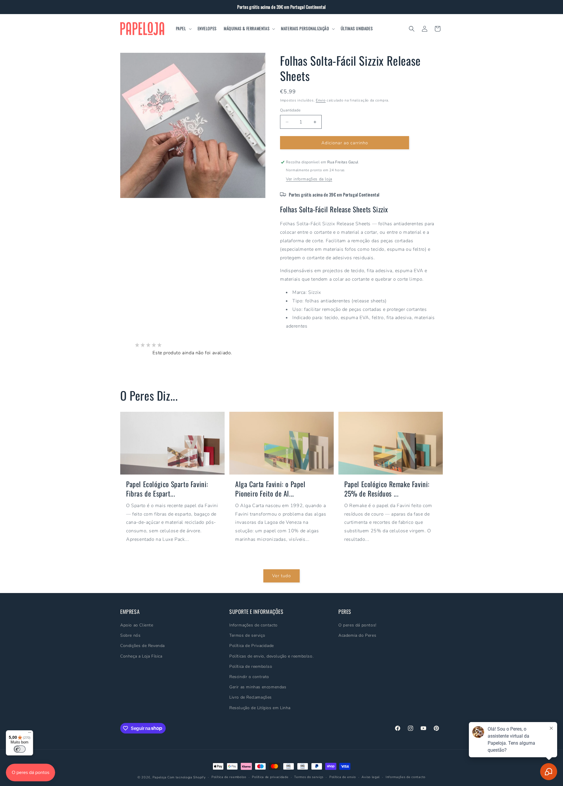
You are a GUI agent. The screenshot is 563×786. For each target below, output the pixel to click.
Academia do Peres (357, 635)
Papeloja (159, 777)
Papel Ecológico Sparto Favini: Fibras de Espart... (167, 489)
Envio (321, 100)
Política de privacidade (270, 777)
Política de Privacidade (251, 645)
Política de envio (342, 777)
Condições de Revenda (142, 645)
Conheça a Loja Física (141, 656)
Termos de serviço (247, 635)
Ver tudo (281, 576)
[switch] (20, 749)
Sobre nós (130, 635)
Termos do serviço (308, 777)
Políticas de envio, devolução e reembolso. (271, 656)
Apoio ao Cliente (136, 625)
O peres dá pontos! (357, 625)
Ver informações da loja (309, 179)
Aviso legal (371, 777)
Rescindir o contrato (249, 677)
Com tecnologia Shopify (186, 777)
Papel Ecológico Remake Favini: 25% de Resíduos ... (387, 489)
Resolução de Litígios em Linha (260, 707)
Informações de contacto (253, 625)
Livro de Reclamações (250, 697)
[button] (183, 28)
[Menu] (29, 733)
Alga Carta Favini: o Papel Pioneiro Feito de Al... (270, 489)
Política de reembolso (250, 666)
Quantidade (290, 110)
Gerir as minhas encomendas (257, 687)
